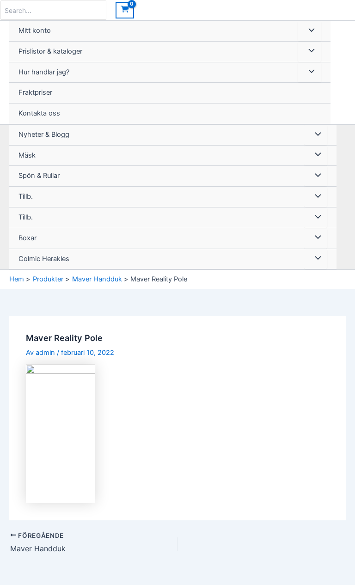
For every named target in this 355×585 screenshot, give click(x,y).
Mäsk (27, 155)
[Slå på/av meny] (309, 31)
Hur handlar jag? (43, 72)
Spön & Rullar (39, 175)
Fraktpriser (35, 92)
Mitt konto (34, 30)
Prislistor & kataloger (50, 51)
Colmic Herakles (43, 259)
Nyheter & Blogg (43, 134)
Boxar (27, 238)
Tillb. (25, 196)
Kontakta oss (39, 113)
